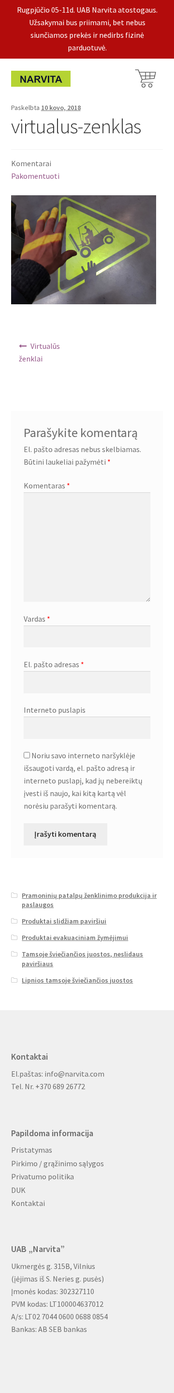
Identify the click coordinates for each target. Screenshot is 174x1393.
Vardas (37, 619)
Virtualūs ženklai (39, 352)
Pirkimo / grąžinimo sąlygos (57, 1163)
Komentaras (47, 485)
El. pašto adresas (54, 664)
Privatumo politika (42, 1176)
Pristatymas (31, 1150)
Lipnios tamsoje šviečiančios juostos (77, 980)
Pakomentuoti (35, 176)
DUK (18, 1190)
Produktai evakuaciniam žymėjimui (75, 937)
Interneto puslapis (55, 710)
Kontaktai (28, 1203)
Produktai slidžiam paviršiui (64, 921)
